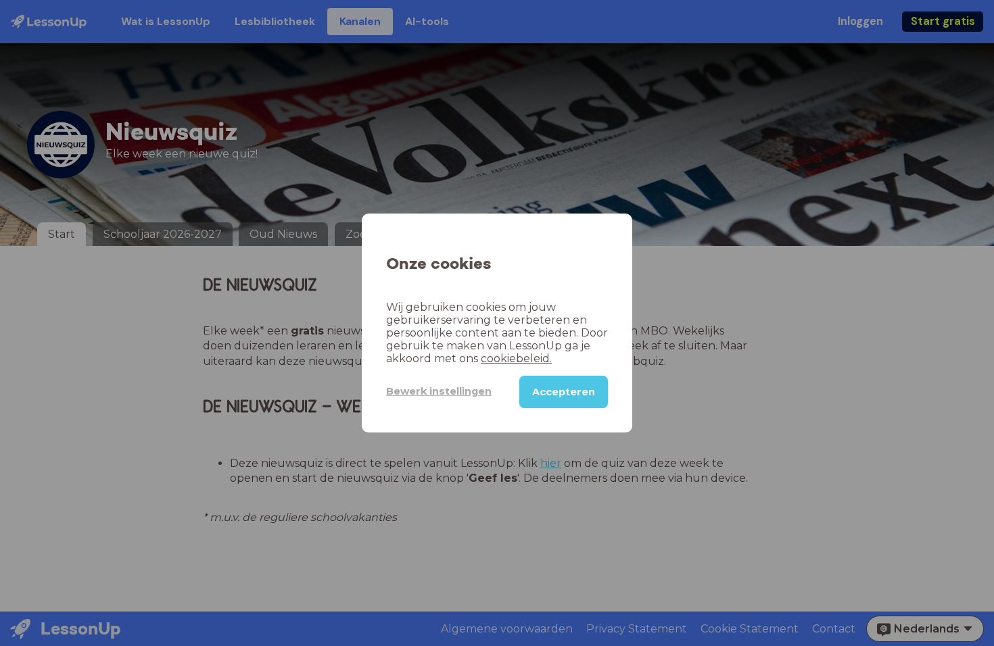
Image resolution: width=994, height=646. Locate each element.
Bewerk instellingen (439, 391)
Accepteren (563, 392)
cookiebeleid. (516, 358)
